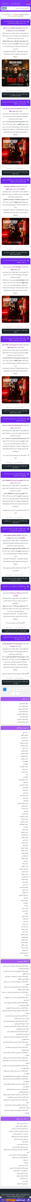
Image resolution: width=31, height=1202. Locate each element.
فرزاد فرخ (26, 801)
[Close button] (30, 1197)
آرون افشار (25, 790)
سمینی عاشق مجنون (22, 1173)
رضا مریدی (25, 924)
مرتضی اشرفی (24, 735)
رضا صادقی (25, 748)
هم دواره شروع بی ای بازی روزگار (20, 1136)
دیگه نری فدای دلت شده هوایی (20, 1157)
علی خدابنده (25, 808)
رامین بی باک (24, 948)
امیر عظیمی (25, 877)
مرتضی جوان (25, 929)
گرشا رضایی (25, 787)
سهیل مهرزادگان (24, 824)
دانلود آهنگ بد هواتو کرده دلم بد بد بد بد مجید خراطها (15, 331)
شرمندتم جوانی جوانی (22, 1176)
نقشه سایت (5, 3)
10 (17, 689)
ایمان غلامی (25, 916)
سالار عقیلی (25, 740)
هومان (26, 955)
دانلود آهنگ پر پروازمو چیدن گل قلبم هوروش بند (15, 1076)
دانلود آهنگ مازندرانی (22, 719)
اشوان (26, 913)
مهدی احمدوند (24, 848)
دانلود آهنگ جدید (15, 3)
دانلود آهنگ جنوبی (23, 709)
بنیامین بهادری (24, 953)
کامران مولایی (24, 751)
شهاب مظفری (24, 753)
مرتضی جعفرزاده (24, 816)
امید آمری (25, 840)
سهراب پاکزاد (24, 945)
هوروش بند (25, 761)
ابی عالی (26, 861)
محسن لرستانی (24, 795)
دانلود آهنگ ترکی (23, 703)
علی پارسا (25, 921)
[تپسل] (1, 1197)
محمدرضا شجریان (23, 895)
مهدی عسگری (24, 934)
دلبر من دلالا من (24, 1178)
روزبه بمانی (25, 829)
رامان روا (26, 898)
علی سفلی (25, 885)
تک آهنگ (25, 1160)
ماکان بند (25, 777)
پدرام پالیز (25, 845)
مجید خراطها (25, 866)
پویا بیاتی (25, 793)
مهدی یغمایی (24, 900)
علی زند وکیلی (24, 822)
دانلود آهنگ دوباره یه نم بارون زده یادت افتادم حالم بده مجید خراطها (14, 339)
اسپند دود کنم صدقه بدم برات (20, 1147)
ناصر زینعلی (25, 890)
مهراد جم (26, 764)
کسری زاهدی (25, 937)
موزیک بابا (25, 1181)
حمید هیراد (25, 769)
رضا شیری (25, 798)
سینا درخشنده (24, 819)
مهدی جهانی (24, 837)
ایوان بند (26, 827)
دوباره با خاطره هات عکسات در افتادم (18, 1131)
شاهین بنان (25, 882)
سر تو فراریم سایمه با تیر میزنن (20, 1128)
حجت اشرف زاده (24, 766)
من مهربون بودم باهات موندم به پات (18, 1155)
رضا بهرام (25, 782)
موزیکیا (26, 1163)
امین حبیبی (25, 908)
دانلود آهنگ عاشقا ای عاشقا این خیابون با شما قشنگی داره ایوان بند (14, 530)
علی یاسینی (25, 772)
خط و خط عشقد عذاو (22, 1144)
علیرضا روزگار (24, 858)
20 (22, 689)
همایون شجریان (24, 887)
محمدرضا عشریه (24, 869)
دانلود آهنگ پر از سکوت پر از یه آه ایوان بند (15, 631)
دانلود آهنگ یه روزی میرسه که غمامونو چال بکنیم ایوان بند (14, 638)
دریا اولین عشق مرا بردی (22, 1126)
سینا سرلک (25, 863)
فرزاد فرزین (25, 814)
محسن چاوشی (24, 759)
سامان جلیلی (24, 806)
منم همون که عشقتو (22, 1184)
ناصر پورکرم (25, 950)
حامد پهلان (25, 892)
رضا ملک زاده (25, 927)
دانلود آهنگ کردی (23, 711)
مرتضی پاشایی (24, 745)
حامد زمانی (25, 911)
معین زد (26, 811)
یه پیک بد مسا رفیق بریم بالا (20, 1134)
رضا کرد (26, 906)
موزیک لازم (25, 1142)
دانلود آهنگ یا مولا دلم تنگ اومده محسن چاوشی (15, 1058)
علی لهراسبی (25, 856)
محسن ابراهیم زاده (23, 780)
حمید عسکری (24, 832)
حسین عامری (24, 850)
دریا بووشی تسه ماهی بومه (21, 1170)
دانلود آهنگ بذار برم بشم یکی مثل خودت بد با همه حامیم (15, 466)
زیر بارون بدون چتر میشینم (21, 1139)
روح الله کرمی (24, 835)
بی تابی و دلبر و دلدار (22, 1123)
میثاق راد (25, 903)
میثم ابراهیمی (24, 756)
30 (26, 689)
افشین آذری (25, 853)
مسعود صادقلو (24, 743)
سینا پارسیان (24, 738)
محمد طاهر (25, 932)
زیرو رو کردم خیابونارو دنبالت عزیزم (19, 1168)
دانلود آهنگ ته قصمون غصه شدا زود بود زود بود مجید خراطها (15, 172)
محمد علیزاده (24, 874)
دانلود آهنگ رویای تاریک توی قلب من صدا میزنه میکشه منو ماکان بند (15, 22)
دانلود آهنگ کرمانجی (22, 714)
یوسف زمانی (24, 843)
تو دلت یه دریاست (23, 1165)
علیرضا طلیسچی (24, 785)
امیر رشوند (25, 919)
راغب (26, 774)
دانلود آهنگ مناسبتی (22, 722)
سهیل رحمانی (24, 942)
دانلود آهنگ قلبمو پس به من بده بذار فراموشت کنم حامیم (15, 475)
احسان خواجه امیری (23, 803)
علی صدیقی (25, 871)
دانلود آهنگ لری (24, 717)
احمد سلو (25, 732)
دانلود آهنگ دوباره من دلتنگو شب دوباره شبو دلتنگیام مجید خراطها (14, 181)
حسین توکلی (24, 940)
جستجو (4, 8)
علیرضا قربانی (24, 879)
